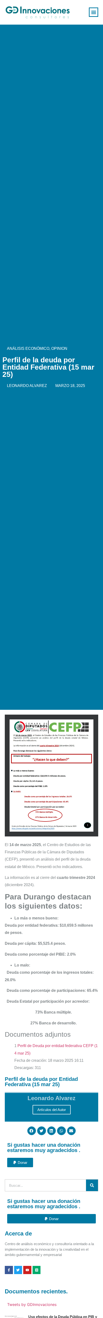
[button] (93, 12)
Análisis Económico (28, 348)
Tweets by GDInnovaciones (32, 1304)
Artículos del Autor (51, 1110)
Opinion (59, 348)
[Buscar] (92, 1185)
